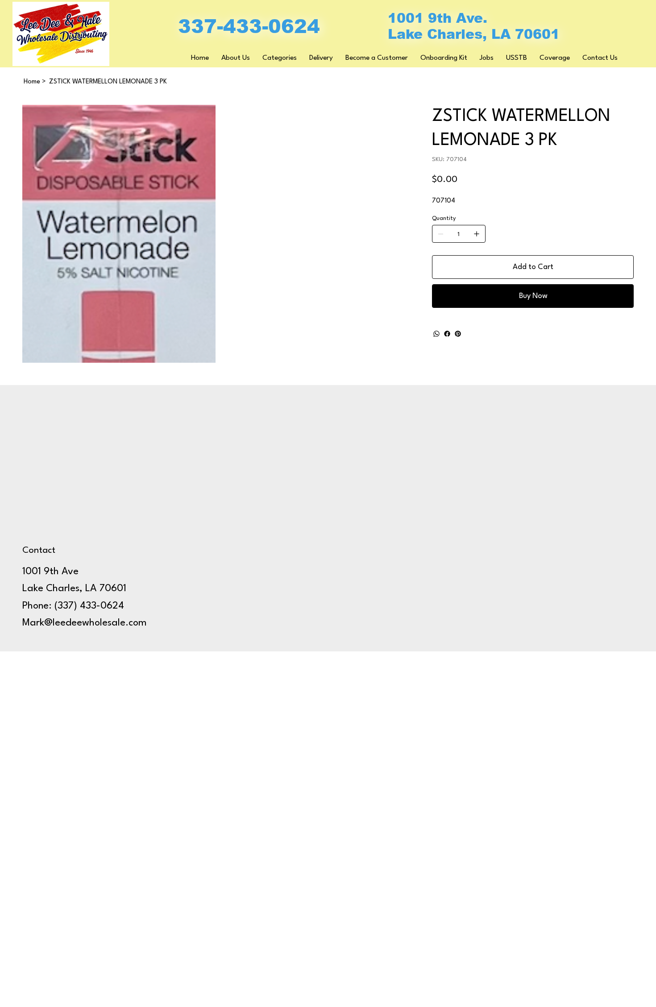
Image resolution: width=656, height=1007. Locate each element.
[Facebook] (447, 333)
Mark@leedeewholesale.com (84, 623)
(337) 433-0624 (89, 606)
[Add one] (477, 234)
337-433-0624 (249, 26)
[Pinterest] (457, 333)
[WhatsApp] (436, 333)
